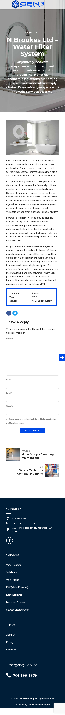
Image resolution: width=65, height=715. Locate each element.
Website (9, 406)
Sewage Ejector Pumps (18, 609)
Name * (9, 380)
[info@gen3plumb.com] (7, 523)
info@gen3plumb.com (23, 523)
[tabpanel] (32, 137)
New (38, 33)
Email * (9, 393)
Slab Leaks (11, 572)
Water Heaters (13, 565)
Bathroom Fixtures (15, 602)
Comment (10, 338)
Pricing (9, 642)
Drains (28, 33)
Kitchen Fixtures (14, 595)
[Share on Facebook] (8, 313)
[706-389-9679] (7, 518)
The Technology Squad (38, 704)
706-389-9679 (19, 518)
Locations (11, 649)
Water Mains (12, 580)
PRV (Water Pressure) (17, 587)
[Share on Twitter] (15, 313)
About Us (10, 635)
